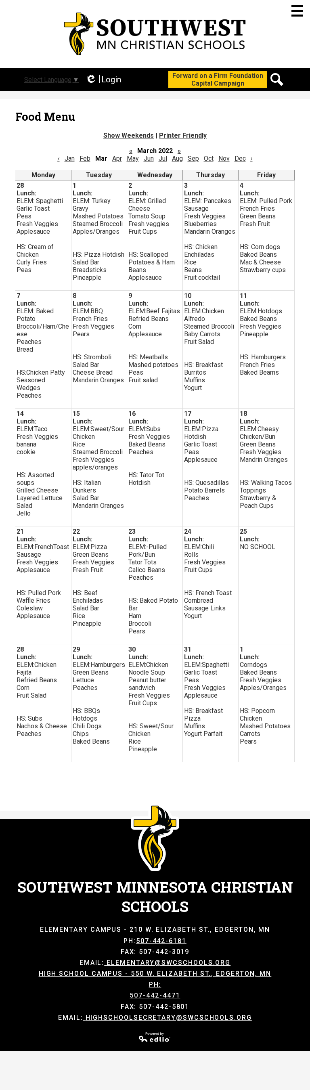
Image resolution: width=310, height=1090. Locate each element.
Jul (163, 158)
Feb (85, 158)
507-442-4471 (155, 995)
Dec (240, 158)
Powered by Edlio (155, 1037)
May (133, 158)
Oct (209, 158)
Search (277, 79)
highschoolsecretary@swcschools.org (169, 1017)
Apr (117, 158)
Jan (70, 158)
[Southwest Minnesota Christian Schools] (155, 34)
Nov (224, 158)
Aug (177, 158)
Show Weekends (128, 135)
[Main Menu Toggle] (297, 11)
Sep (193, 158)
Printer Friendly (183, 135)
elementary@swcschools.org (168, 962)
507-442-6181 (161, 941)
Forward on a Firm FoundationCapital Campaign (217, 79)
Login (103, 80)
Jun (149, 158)
